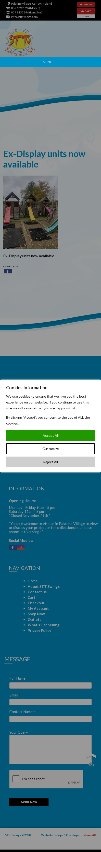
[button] (47, 62)
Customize (50, 449)
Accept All (51, 435)
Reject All (50, 462)
